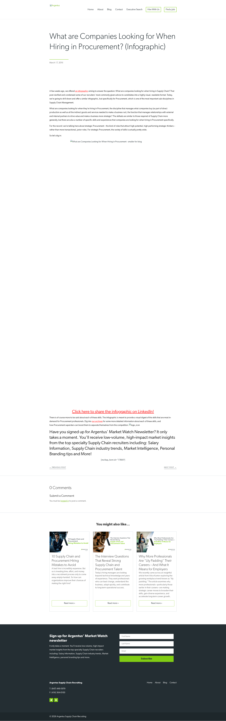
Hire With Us (153, 9)
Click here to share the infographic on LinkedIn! (113, 412)
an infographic (81, 91)
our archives (97, 421)
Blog (109, 9)
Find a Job (170, 9)
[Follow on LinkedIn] (56, 700)
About (100, 9)
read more (69, 603)
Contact (119, 9)
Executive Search (134, 9)
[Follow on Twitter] (51, 700)
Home (91, 9)
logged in (65, 501)
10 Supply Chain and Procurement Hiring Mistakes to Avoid (66, 561)
